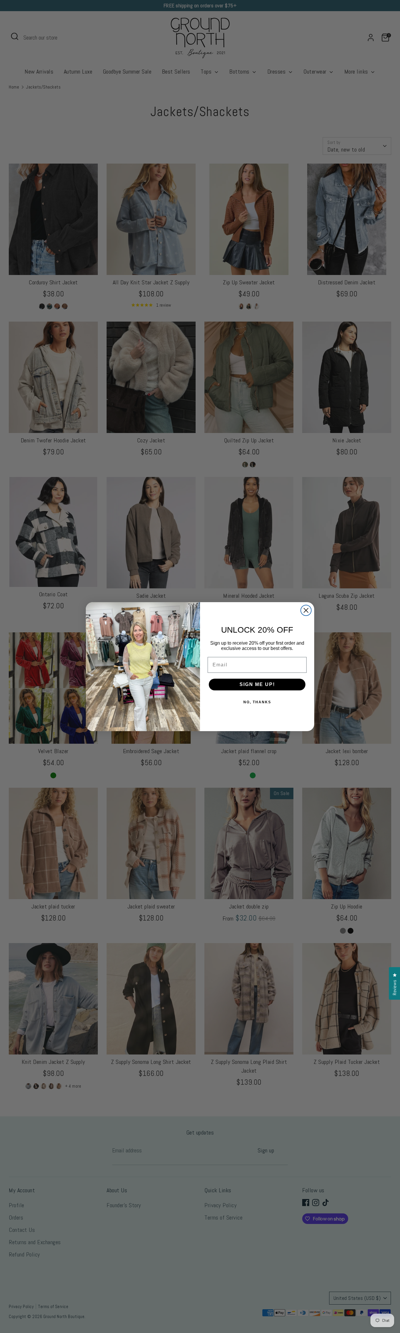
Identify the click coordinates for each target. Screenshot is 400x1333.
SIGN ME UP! (257, 684)
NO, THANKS (257, 702)
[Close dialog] (306, 610)
